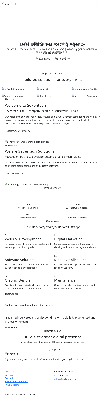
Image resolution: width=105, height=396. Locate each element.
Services (9, 374)
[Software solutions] (57, 63)
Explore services (15, 172)
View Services (42, 58)
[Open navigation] (99, 4)
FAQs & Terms (12, 383)
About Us (9, 370)
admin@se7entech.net (65, 378)
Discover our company (18, 129)
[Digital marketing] (48, 63)
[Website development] (52, 63)
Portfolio (9, 377)
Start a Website (62, 58)
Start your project (52, 348)
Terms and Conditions (16, 380)
